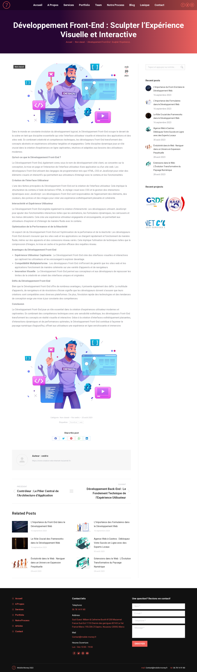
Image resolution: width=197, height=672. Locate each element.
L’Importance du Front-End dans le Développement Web (48, 524)
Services (19, 609)
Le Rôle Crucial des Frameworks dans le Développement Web (47, 540)
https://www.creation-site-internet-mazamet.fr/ (51, 461)
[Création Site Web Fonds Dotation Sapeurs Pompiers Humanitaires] (175, 202)
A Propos (19, 604)
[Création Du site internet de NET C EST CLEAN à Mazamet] (155, 222)
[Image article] (20, 527)
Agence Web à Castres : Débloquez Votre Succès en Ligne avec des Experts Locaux (112, 542)
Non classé (19, 67)
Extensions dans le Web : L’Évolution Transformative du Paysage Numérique (112, 562)
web (81, 422)
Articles (19, 626)
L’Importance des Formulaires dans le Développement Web (112, 524)
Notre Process (22, 620)
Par (75, 417)
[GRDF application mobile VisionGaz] (155, 202)
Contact (19, 631)
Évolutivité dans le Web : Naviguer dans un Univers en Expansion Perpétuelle (48, 562)
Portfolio (19, 615)
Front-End (73, 422)
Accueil (18, 598)
